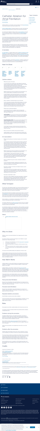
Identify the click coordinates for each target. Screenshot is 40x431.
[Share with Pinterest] (9, 377)
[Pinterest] (8, 407)
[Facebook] (4, 407)
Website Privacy (3, 403)
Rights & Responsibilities (19, 403)
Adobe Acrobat (11, 420)
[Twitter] (2, 407)
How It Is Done (32, 17)
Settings (27, 427)
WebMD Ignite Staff (6, 360)
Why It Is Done (32, 20)
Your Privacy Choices (18, 400)
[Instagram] (11, 407)
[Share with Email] (3, 377)
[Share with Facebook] (5, 377)
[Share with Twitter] (7, 377)
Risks (30, 23)
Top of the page (5, 356)
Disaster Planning (34, 400)
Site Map (33, 403)
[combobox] (18, 4)
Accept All (32, 427)
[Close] (39, 427)
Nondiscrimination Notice (4, 400)
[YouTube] (6, 407)
